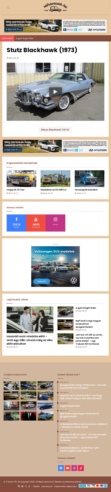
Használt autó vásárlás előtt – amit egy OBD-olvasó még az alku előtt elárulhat (30, 339)
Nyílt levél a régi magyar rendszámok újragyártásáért (88, 323)
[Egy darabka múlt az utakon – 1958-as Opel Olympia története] (11, 416)
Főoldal (36, 486)
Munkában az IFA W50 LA (54, 189)
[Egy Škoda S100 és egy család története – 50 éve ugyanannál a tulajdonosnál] (45, 416)
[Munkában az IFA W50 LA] (55, 178)
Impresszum (46, 486)
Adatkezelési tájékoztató (65, 486)
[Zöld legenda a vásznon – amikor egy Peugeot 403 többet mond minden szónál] (28, 416)
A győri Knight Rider (25, 38)
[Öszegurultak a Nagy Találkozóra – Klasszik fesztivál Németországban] (28, 385)
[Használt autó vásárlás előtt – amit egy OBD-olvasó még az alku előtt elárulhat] (30, 319)
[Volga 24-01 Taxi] (21, 178)
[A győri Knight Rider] (65, 311)
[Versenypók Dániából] (89, 178)
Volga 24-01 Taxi (15, 189)
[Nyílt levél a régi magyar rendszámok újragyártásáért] (65, 324)
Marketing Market (73, 482)
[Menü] (5, 8)
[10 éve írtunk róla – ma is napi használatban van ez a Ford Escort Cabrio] (45, 405)
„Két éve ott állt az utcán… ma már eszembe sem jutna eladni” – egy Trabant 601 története (89, 339)
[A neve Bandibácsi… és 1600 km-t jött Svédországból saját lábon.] (45, 395)
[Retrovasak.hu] (55, 7)
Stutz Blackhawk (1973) (55, 129)
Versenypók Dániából (86, 189)
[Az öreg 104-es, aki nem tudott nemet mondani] (11, 405)
